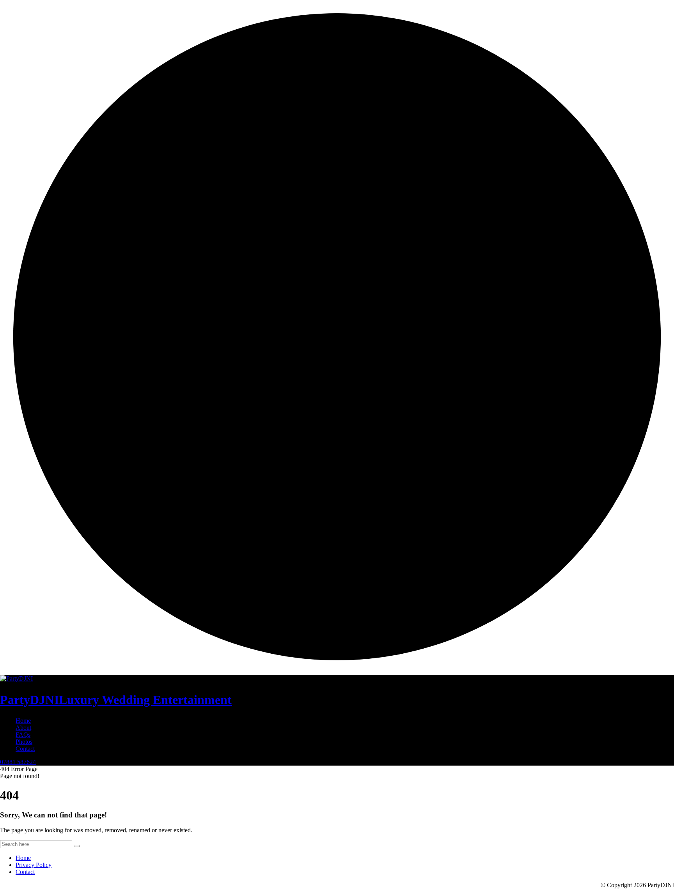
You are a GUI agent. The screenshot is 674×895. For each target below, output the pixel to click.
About (23, 727)
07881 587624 (18, 762)
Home (23, 720)
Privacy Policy (33, 864)
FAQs (23, 734)
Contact (25, 748)
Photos (24, 741)
